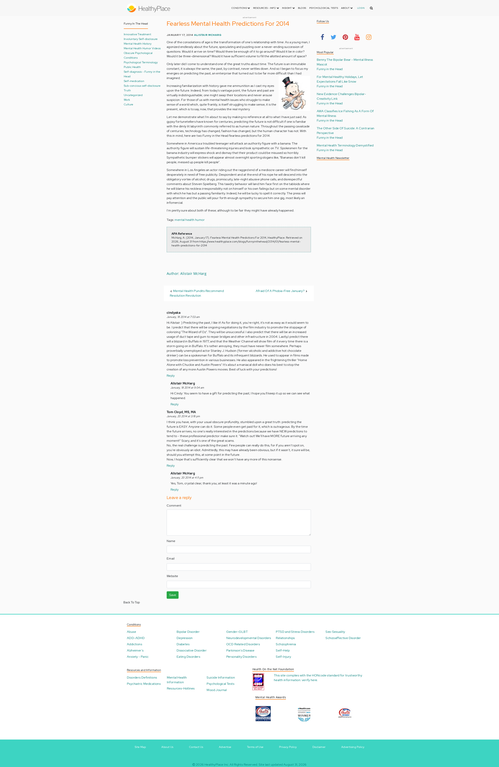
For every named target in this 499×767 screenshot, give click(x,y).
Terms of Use (255, 747)
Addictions (134, 644)
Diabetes (183, 644)
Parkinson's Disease (240, 650)
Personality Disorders (241, 657)
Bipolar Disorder (188, 632)
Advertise (225, 747)
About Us (167, 747)
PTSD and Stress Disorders (295, 632)
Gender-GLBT (237, 632)
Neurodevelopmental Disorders (248, 638)
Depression (185, 638)
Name (171, 541)
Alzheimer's (135, 650)
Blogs (302, 8)
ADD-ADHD (136, 638)
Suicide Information (221, 677)
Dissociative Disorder (192, 650)
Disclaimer (319, 747)
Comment (174, 505)
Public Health (132, 67)
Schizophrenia (286, 644)
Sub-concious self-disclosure (142, 85)
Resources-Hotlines (181, 688)
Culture (128, 104)
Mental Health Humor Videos (142, 48)
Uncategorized (133, 95)
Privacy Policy (288, 747)
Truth (127, 90)
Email (170, 558)
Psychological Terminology (141, 62)
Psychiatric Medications (144, 684)
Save (172, 595)
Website (172, 576)
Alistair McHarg (207, 35)
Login (361, 8)
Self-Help (283, 650)
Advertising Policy (352, 747)
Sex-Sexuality (335, 632)
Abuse (131, 632)
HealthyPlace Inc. (216, 765)
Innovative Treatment (137, 34)
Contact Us (196, 747)
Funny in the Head (330, 69)
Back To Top (131, 602)
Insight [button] (287, 8)
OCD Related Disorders (243, 644)
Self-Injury (283, 657)
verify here (309, 680)
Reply (171, 376)
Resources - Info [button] (265, 8)
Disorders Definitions (142, 677)
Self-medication (134, 81)
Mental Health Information (177, 679)
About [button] (345, 8)
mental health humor (190, 220)
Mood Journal (217, 690)
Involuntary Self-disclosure (141, 39)
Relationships (285, 638)
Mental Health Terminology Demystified (345, 145)
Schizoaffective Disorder (343, 638)
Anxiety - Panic (138, 657)
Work (127, 99)
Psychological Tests (323, 8)
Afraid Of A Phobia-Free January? (280, 291)
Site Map (140, 747)
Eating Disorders (188, 657)
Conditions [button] (239, 8)
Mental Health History (137, 43)
